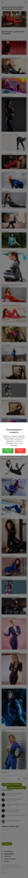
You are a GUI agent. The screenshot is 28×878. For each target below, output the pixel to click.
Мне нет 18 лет (20, 450)
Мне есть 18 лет (8, 450)
